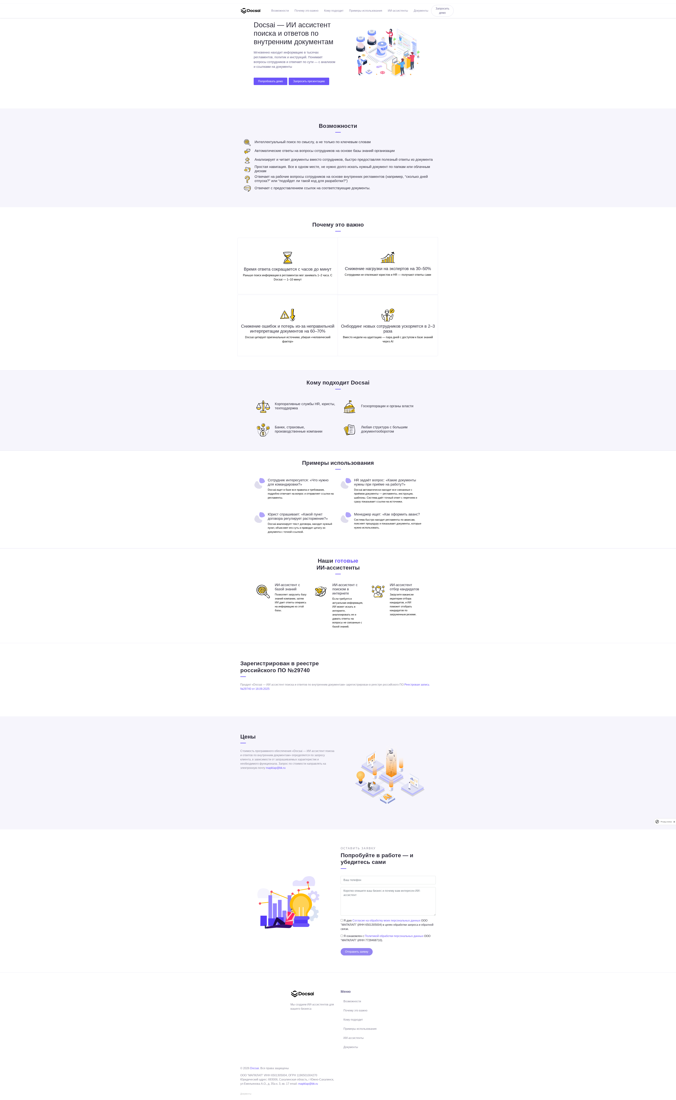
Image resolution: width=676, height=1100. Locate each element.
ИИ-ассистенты (398, 10)
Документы (421, 10)
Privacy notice (666, 822)
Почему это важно (306, 10)
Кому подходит (333, 10)
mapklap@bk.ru (276, 767)
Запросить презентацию (309, 81)
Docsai (254, 1068)
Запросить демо (442, 10)
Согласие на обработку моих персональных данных (386, 920)
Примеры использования (365, 10)
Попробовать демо (270, 81)
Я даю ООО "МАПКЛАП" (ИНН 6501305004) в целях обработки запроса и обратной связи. (387, 924)
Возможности (280, 10)
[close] (674, 822)
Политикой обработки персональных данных (394, 936)
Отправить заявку (356, 951)
